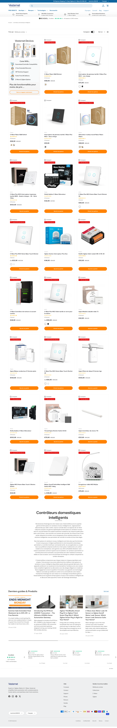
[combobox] (60, 6)
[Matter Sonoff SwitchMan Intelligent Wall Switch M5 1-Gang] (58, 466)
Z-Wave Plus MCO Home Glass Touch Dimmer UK (93, 195)
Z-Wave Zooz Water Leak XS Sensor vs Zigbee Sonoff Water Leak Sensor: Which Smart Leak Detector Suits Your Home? (96, 615)
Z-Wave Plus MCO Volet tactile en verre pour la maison (58, 312)
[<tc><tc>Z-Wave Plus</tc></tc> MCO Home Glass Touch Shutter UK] (58, 353)
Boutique (21, 10)
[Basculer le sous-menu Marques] (35, 10)
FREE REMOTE (12, 10)
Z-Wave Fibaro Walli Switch (18, 134)
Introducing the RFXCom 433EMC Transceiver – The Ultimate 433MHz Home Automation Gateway (44, 614)
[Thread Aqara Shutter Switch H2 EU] (58, 412)
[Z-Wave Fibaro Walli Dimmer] (58, 55)
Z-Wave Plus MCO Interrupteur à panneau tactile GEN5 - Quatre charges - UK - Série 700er (23, 196)
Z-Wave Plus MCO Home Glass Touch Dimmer (24, 254)
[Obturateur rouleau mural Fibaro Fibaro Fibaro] (93, 116)
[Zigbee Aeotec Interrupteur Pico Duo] (58, 235)
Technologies (41, 10)
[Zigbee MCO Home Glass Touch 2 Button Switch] (24, 466)
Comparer (86, 32)
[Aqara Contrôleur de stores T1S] (93, 412)
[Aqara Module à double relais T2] (93, 293)
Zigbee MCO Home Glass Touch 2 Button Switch (22, 485)
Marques (31, 10)
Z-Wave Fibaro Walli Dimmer (53, 74)
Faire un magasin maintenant (24, 92)
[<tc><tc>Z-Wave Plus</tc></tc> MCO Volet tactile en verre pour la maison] (58, 293)
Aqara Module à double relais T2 (88, 311)
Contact (66, 690)
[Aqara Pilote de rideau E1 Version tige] (93, 353)
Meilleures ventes (98, 687)
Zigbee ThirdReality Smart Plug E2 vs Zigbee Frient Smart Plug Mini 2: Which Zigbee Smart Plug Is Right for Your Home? (71, 615)
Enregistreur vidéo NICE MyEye (88, 484)
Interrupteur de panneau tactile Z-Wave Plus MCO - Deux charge (58, 135)
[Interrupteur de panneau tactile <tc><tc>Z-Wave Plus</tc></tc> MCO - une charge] (93, 55)
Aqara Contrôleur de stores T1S (88, 431)
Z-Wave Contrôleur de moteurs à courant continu (23, 312)
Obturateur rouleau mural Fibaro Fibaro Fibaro (91, 135)
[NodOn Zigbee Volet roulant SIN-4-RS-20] (93, 235)
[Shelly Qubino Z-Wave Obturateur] (58, 176)
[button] (107, 5)
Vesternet (14, 721)
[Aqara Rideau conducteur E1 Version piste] (24, 353)
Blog (100, 10)
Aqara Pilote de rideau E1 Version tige (90, 371)
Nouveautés (53, 10)
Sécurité (94, 721)
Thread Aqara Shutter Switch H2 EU (55, 431)
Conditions (78, 721)
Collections (96, 690)
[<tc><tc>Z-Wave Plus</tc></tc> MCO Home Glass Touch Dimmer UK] (93, 176)
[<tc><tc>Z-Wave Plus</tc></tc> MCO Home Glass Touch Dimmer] (24, 235)
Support (106, 10)
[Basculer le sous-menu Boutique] (26, 10)
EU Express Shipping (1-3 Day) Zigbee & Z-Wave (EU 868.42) (70, 1)
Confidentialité (86, 721)
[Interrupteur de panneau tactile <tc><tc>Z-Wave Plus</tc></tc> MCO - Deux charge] (58, 116)
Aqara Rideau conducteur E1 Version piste (23, 371)
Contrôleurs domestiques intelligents (21, 22)
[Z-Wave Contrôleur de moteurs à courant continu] (24, 293)
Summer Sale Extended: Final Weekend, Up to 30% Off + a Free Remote (19, 613)
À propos (87, 10)
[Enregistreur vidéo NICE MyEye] (93, 466)
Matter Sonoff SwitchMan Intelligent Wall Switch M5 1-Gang (57, 485)
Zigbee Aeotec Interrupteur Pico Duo (55, 254)
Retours (66, 700)
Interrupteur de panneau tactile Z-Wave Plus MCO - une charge (92, 75)
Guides (66, 703)
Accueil (10, 22)
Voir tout (106, 591)
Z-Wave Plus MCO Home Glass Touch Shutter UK (58, 372)
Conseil (94, 10)
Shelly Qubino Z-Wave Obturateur (55, 194)
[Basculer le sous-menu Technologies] (47, 10)
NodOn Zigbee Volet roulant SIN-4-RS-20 (91, 254)
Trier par (11, 32)
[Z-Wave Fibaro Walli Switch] (24, 116)
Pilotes (65, 696)
